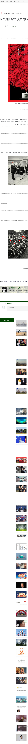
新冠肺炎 (25, 281)
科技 (23, 1)
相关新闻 (6, 320)
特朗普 (14, 281)
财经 (15, 1)
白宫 (11, 281)
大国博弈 (17, 13)
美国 (18, 281)
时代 (21, 281)
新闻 (7, 1)
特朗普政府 (7, 281)
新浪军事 (12, 13)
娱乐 (19, 1)
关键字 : (2, 281)
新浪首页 (2, 1)
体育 (11, 1)
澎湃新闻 (14, 26)
